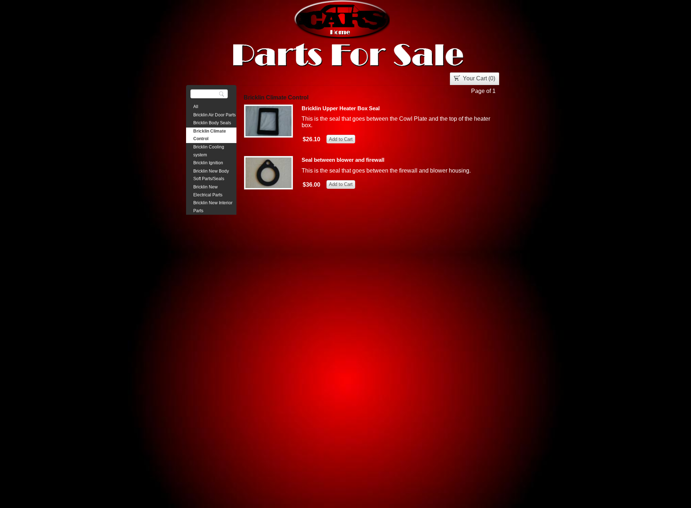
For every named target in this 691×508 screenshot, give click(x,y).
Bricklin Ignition (208, 162)
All (195, 106)
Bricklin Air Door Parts (214, 114)
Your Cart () (479, 78)
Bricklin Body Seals (212, 122)
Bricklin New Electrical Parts (207, 190)
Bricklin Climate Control (209, 135)
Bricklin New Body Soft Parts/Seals (211, 175)
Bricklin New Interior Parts (212, 206)
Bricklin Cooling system (208, 150)
